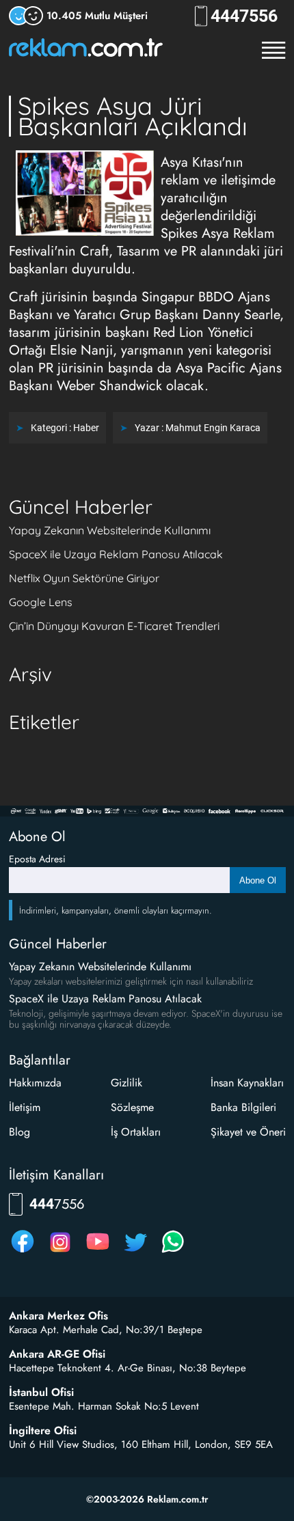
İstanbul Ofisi (41, 1392)
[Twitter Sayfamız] (135, 1252)
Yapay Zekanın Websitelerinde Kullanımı (110, 530)
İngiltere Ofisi (43, 1430)
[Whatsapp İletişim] (173, 1252)
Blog (19, 1132)
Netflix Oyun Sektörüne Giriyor (84, 578)
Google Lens (40, 602)
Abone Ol (257, 880)
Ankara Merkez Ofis (58, 1316)
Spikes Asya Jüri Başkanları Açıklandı (133, 115)
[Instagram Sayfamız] (60, 1252)
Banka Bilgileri (243, 1107)
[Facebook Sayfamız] (22, 1252)
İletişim (24, 1107)
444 (244, 16)
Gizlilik (126, 1083)
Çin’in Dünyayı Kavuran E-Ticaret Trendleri (114, 626)
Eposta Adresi (37, 859)
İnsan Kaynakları (247, 1083)
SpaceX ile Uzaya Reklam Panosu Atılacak (116, 554)
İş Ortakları (136, 1132)
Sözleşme (132, 1107)
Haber (86, 427)
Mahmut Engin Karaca (212, 427)
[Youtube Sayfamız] (97, 1252)
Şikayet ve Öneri (248, 1132)
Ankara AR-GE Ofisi (57, 1354)
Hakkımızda (35, 1083)
